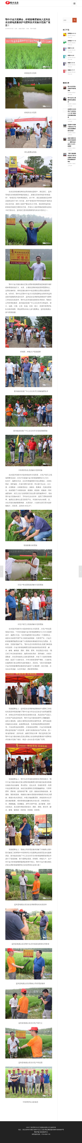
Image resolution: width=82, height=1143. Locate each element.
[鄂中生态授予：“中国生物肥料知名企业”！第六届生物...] (80, 571)
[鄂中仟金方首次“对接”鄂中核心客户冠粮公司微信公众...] (1, 571)
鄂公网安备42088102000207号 (54, 1129)
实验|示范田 (22, 28)
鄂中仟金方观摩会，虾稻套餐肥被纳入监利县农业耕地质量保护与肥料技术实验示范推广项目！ (27, 22)
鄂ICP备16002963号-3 (41, 1132)
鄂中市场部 (33, 28)
